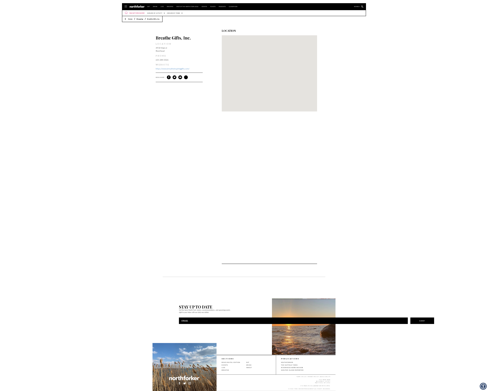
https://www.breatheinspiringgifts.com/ (172, 68)
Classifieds (233, 6)
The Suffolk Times (289, 365)
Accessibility (325, 376)
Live (162, 6)
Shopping (139, 19)
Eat (148, 6)
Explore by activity (154, 13)
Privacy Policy (313, 376)
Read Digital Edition (231, 362)
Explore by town (173, 13)
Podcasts (222, 6)
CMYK (328, 385)
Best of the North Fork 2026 (188, 6)
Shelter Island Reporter (292, 370)
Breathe (170, 6)
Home (130, 19)
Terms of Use (301, 376)
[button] (483, 386)
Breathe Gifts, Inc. (153, 19)
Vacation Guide (137, 13)
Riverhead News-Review (292, 367)
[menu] (126, 6)
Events (204, 6)
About (249, 367)
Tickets (213, 6)
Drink (155, 6)
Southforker (287, 362)
